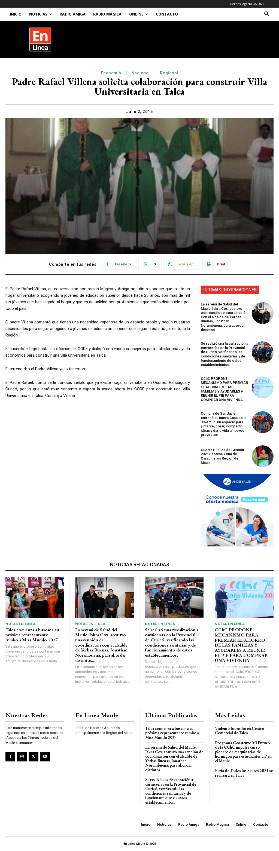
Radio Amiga (73, 14)
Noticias (38, 14)
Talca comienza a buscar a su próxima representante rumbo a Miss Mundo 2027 (32, 635)
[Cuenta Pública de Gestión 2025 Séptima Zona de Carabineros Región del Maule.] (263, 456)
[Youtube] (45, 756)
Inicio (16, 14)
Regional (169, 73)
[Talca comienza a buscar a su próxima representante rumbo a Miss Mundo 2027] (34, 597)
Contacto (167, 14)
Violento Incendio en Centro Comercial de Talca (239, 731)
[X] (33, 756)
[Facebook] (10, 756)
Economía (111, 73)
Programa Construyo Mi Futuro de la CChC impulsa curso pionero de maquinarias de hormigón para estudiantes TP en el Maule (243, 751)
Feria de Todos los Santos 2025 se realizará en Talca (244, 773)
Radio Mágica (107, 14)
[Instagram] (22, 756)
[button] (266, 14)
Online (136, 14)
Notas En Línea (20, 624)
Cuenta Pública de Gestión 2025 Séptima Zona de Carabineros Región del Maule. (222, 456)
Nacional (140, 73)
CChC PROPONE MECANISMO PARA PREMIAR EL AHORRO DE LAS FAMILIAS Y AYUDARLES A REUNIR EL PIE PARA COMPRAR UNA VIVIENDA (224, 389)
